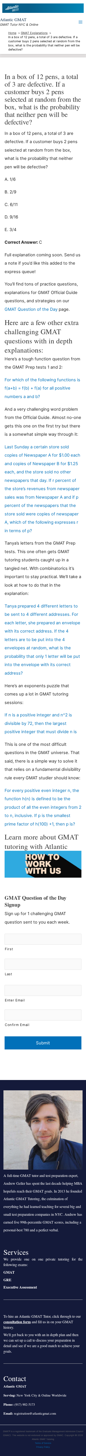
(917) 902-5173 (24, 1404)
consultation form (17, 1321)
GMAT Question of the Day (31, 309)
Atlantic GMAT (13, 19)
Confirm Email (17, 1025)
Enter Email (15, 1000)
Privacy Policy (43, 1447)
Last (8, 974)
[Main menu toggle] (80, 22)
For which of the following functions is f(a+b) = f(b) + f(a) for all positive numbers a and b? (42, 388)
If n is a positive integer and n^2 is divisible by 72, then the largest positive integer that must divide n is (41, 723)
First (9, 949)
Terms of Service (43, 1443)
